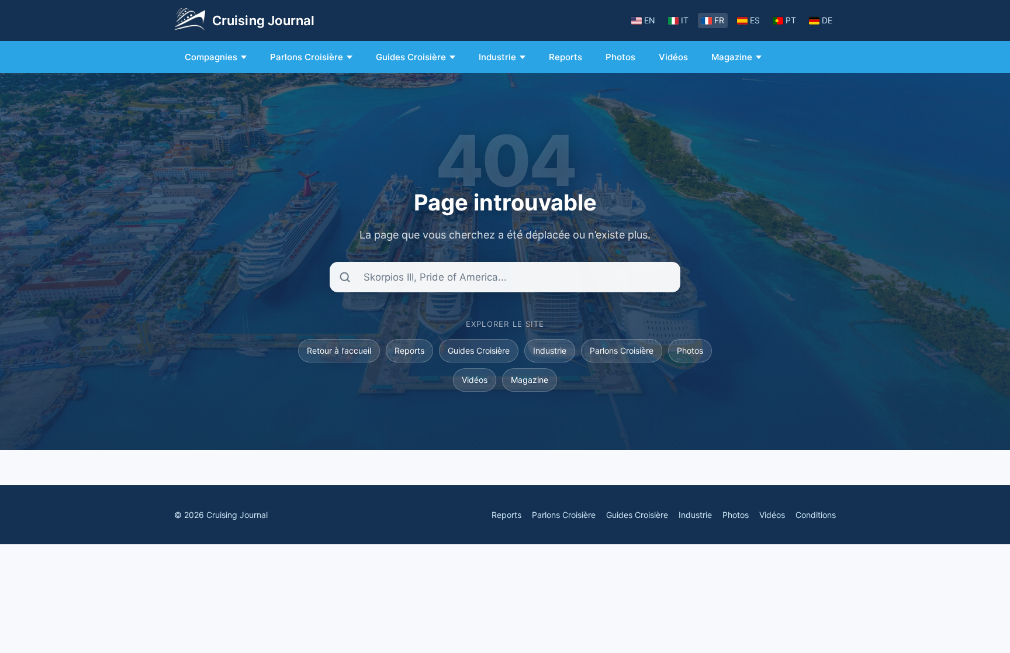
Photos (620, 57)
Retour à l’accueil (339, 350)
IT (685, 20)
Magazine (731, 57)
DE (827, 20)
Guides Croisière (411, 57)
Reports (565, 57)
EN (649, 20)
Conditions (815, 515)
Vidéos (673, 57)
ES (755, 20)
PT (791, 20)
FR (719, 20)
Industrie (497, 57)
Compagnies (211, 57)
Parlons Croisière (306, 57)
